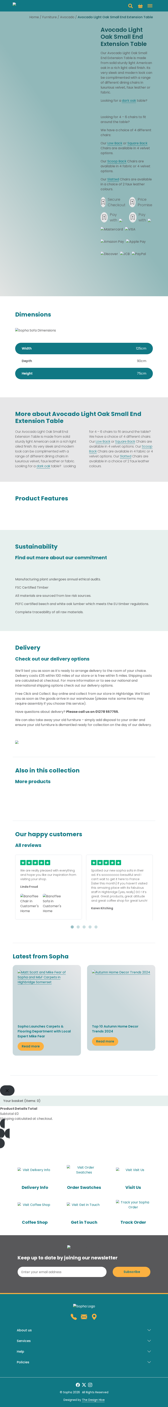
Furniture (49, 17)
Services (24, 1341)
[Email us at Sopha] (84, 1317)
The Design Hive (93, 1400)
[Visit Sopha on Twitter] (84, 1384)
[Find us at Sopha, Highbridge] (94, 1317)
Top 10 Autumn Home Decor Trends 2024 (115, 1029)
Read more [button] (31, 1046)
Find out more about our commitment (61, 558)
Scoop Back (116, 161)
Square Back (137, 143)
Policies (23, 1362)
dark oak (129, 100)
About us (24, 1330)
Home (34, 17)
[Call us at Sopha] (74, 1317)
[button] (130, 5)
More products (33, 781)
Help (20, 1351)
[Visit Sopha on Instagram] (90, 1384)
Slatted (113, 179)
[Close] (7, 1090)
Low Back (114, 143)
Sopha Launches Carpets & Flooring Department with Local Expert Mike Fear (44, 1031)
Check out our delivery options (52, 659)
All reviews (28, 845)
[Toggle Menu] (150, 5)
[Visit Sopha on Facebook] (78, 1384)
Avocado (67, 17)
